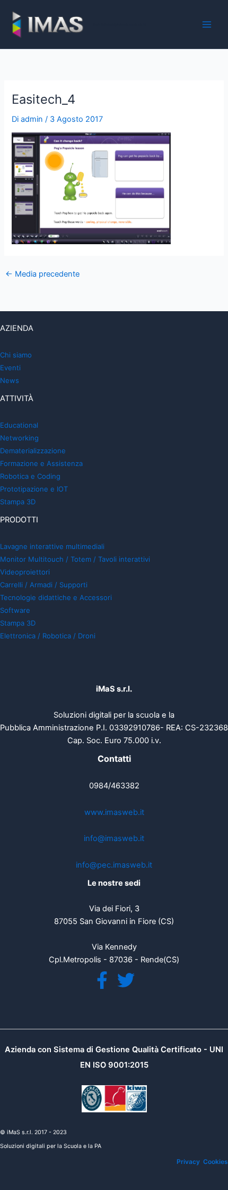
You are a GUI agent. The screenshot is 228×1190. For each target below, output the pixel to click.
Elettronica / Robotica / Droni (47, 635)
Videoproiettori (25, 572)
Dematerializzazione (33, 450)
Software (15, 610)
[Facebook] (102, 980)
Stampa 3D (18, 501)
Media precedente (42, 274)
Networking (19, 438)
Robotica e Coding (30, 476)
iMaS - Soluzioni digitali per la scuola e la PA (119, 24)
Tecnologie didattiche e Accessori (56, 597)
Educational (19, 425)
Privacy (188, 1162)
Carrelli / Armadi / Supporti (43, 584)
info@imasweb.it (114, 838)
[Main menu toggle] (206, 24)
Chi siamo (16, 355)
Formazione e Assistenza (41, 463)
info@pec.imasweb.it (114, 865)
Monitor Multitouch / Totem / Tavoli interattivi (75, 559)
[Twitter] (126, 980)
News (9, 380)
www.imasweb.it (114, 812)
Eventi (10, 367)
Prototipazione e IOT (34, 489)
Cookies (215, 1162)
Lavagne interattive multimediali (52, 546)
